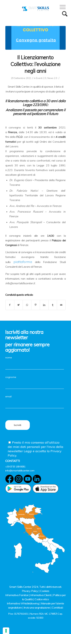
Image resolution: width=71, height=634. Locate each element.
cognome (10, 377)
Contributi (57, 607)
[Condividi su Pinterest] (35, 305)
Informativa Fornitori (16, 595)
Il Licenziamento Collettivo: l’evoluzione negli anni (36, 64)
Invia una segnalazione (37, 607)
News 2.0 (52, 78)
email (8, 396)
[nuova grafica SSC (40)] (35, 38)
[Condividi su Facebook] (10, 305)
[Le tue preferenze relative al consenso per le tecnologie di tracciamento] (6, 630)
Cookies (44, 591)
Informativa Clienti (40, 595)
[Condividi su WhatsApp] (27, 305)
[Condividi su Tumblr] (53, 305)
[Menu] (61, 7)
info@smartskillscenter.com (19, 470)
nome (8, 357)
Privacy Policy (30, 591)
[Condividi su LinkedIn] (44, 305)
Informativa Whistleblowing (23, 603)
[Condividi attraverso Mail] (61, 305)
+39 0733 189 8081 (15, 466)
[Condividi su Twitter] (18, 305)
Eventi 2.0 (41, 78)
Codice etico (42, 599)
